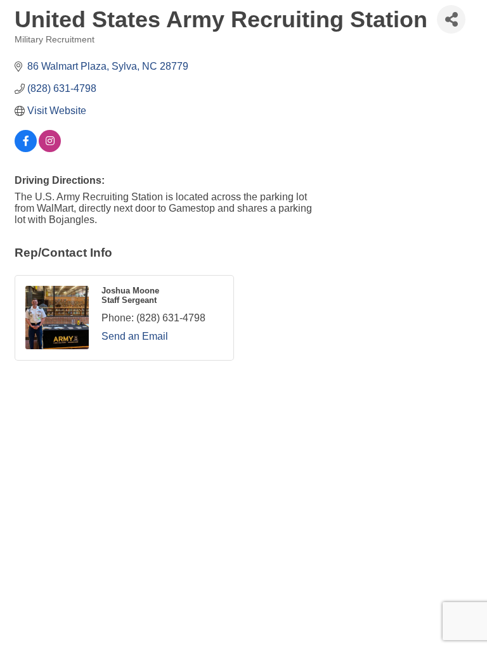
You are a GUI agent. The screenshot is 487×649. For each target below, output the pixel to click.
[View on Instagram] (50, 148)
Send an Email (134, 336)
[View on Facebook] (26, 148)
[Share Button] (451, 19)
